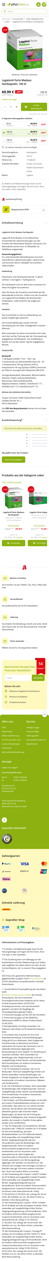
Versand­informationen (36, 739)
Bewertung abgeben (13, 459)
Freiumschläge (32, 731)
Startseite (6, 19)
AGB (4, 727)
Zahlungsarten (32, 735)
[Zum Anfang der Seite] (44, 714)
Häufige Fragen (32, 727)
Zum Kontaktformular (12, 772)
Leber (7, 21)
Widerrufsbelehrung (10, 735)
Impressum (7, 748)
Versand (19, 537)
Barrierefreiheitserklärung (12, 752)
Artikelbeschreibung (12, 222)
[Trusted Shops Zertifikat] (7, 839)
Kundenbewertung (12, 419)
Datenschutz (7, 731)
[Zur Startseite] (18, 4)
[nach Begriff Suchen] (4, 11)
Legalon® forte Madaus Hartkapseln (28, 21)
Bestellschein (32, 744)
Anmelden (38, 678)
